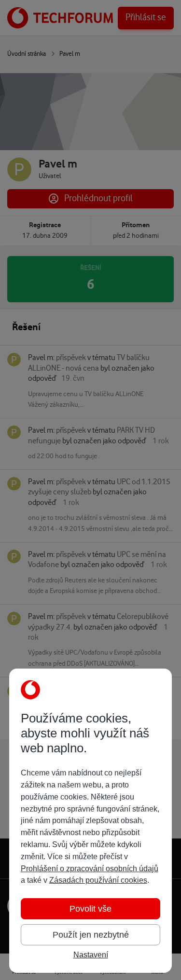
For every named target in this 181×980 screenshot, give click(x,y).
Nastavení (90, 955)
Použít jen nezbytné (91, 935)
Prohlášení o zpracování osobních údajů (89, 868)
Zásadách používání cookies (98, 880)
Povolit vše (90, 909)
